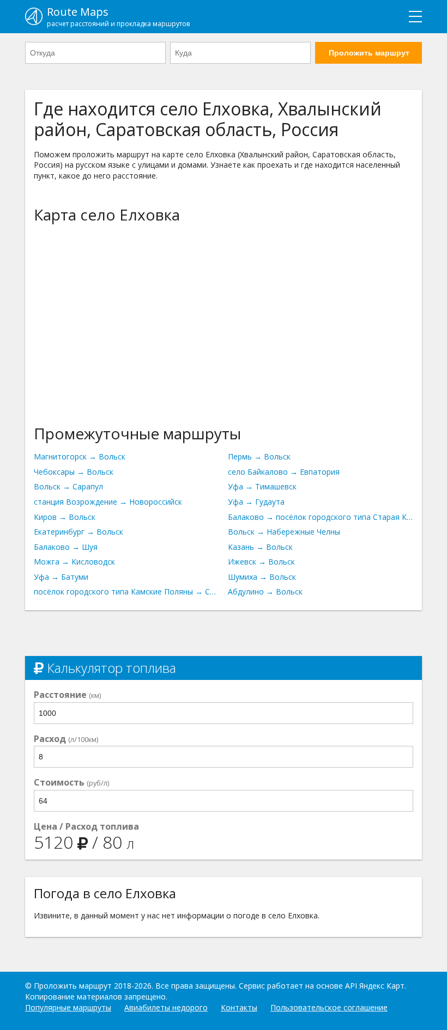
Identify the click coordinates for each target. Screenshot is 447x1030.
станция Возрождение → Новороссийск (108, 501)
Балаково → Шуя (66, 547)
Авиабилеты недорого (166, 1007)
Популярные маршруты (68, 1007)
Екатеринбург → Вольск (78, 531)
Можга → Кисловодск (74, 561)
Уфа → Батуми (61, 577)
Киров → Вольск (64, 517)
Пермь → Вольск (259, 456)
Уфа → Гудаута (256, 501)
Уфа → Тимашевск (262, 486)
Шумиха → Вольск (262, 577)
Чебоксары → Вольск (73, 472)
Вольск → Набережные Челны (284, 531)
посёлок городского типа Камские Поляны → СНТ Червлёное (126, 591)
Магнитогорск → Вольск (79, 456)
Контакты (239, 1007)
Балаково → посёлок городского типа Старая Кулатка (320, 517)
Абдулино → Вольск (265, 591)
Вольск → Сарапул (68, 486)
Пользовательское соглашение (329, 1007)
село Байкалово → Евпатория (284, 472)
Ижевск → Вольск (261, 561)
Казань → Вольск (260, 547)
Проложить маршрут (369, 52)
